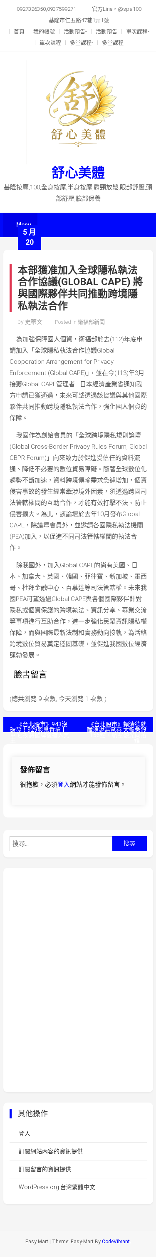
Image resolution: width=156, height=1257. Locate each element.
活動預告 (106, 31)
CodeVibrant (116, 1242)
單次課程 (50, 43)
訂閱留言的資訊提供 (45, 1169)
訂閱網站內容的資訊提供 (51, 1151)
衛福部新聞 (91, 322)
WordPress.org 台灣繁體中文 (57, 1187)
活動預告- (75, 31)
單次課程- (137, 31)
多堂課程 (113, 43)
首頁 (19, 31)
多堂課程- (81, 43)
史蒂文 (33, 321)
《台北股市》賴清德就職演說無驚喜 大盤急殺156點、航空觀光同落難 (116, 726)
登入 (63, 784)
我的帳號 (44, 31)
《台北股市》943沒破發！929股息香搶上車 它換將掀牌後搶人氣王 (39, 726)
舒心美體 (78, 173)
